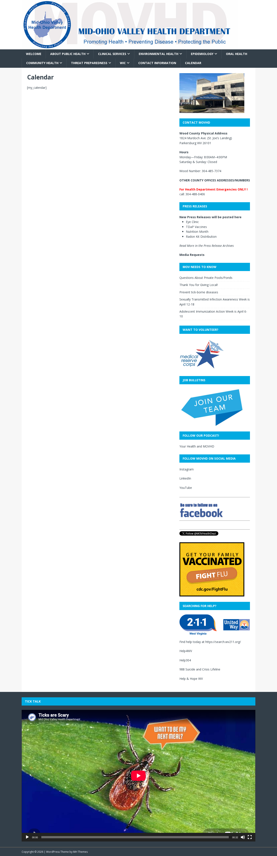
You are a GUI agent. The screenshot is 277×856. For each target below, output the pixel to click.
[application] (138, 775)
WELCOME (33, 54)
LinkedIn (185, 478)
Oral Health (236, 54)
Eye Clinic (192, 222)
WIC (123, 63)
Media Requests (192, 255)
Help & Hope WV (191, 679)
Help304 (185, 660)
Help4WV (185, 651)
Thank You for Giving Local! (198, 285)
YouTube (185, 488)
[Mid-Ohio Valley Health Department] (130, 47)
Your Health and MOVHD (196, 446)
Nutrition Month (197, 231)
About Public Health (67, 54)
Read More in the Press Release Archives (206, 246)
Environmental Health (158, 54)
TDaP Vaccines (196, 227)
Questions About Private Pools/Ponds (205, 278)
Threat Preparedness (89, 63)
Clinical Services (112, 54)
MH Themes (80, 852)
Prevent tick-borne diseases (198, 292)
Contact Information (157, 63)
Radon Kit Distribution (201, 236)
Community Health (42, 63)
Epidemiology (202, 54)
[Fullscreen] (250, 837)
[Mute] (243, 837)
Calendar (193, 63)
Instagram (186, 469)
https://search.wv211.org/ (223, 642)
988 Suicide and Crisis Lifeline (199, 669)
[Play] (27, 837)
